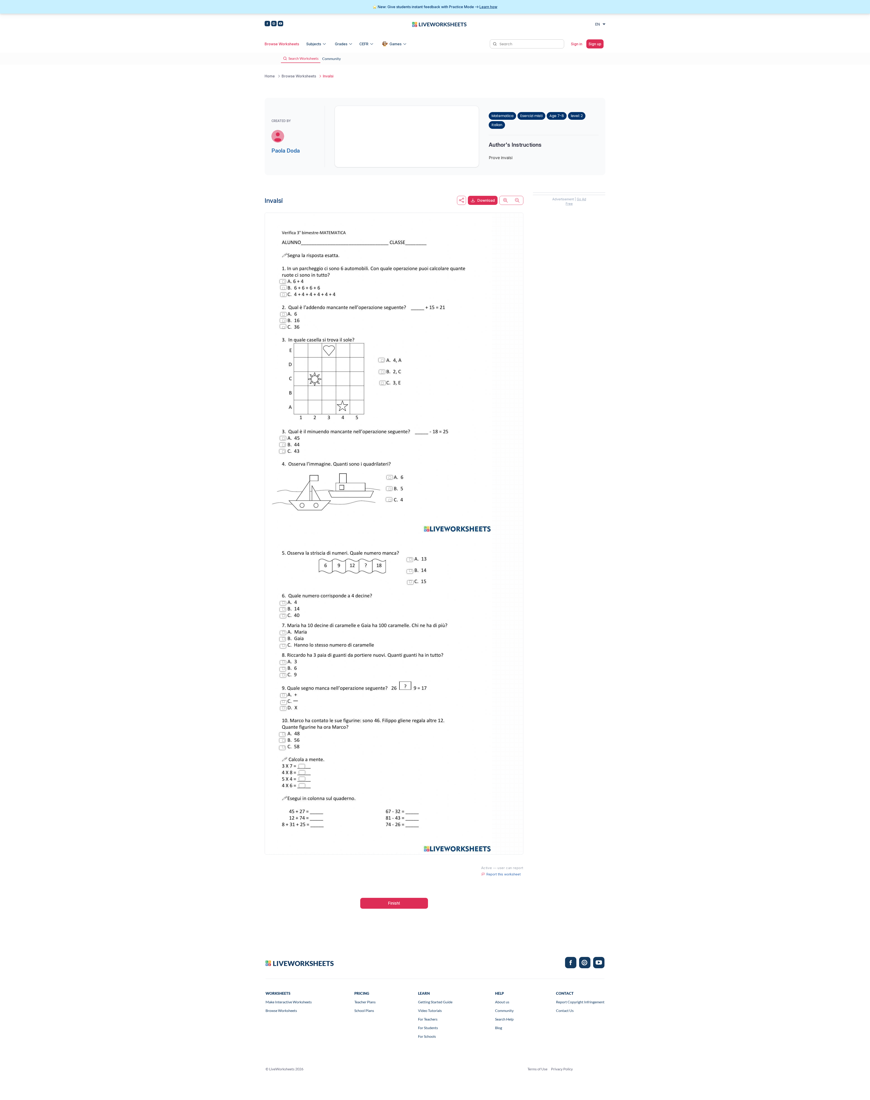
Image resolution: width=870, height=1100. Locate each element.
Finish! (394, 903)
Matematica (502, 115)
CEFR (363, 44)
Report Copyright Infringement (580, 1002)
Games (395, 44)
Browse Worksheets (282, 44)
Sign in (576, 44)
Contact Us (565, 1010)
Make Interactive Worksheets (289, 1002)
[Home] (439, 24)
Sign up (595, 44)
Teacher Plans (365, 1002)
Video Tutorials (430, 1010)
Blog (498, 1028)
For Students (428, 1028)
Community (504, 1010)
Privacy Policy (562, 1069)
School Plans (364, 1010)
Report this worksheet (503, 874)
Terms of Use (537, 1069)
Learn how (488, 7)
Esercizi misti (531, 115)
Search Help (504, 1019)
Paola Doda (285, 150)
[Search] (495, 43)
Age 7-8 (556, 115)
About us (502, 1002)
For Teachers (427, 1019)
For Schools (427, 1036)
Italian (496, 124)
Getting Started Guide (435, 1002)
